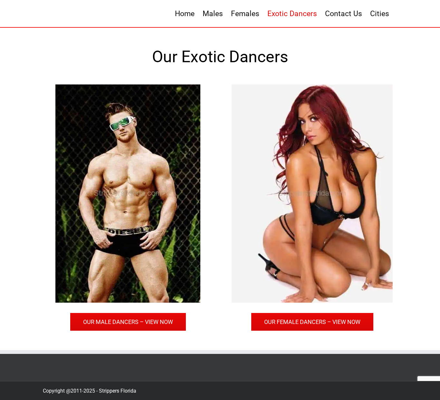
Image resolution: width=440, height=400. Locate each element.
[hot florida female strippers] (312, 87)
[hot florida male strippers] (127, 87)
